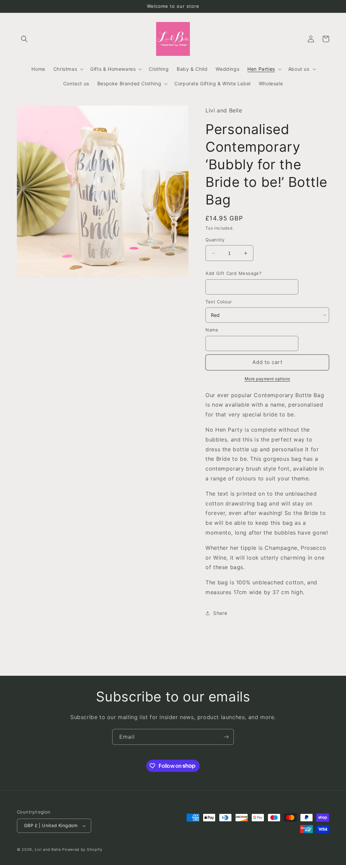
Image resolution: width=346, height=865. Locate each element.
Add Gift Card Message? (233, 273)
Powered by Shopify (82, 849)
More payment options (267, 378)
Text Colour (218, 301)
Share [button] (220, 613)
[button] (24, 38)
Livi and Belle (48, 849)
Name (211, 329)
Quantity (214, 239)
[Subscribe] (226, 737)
